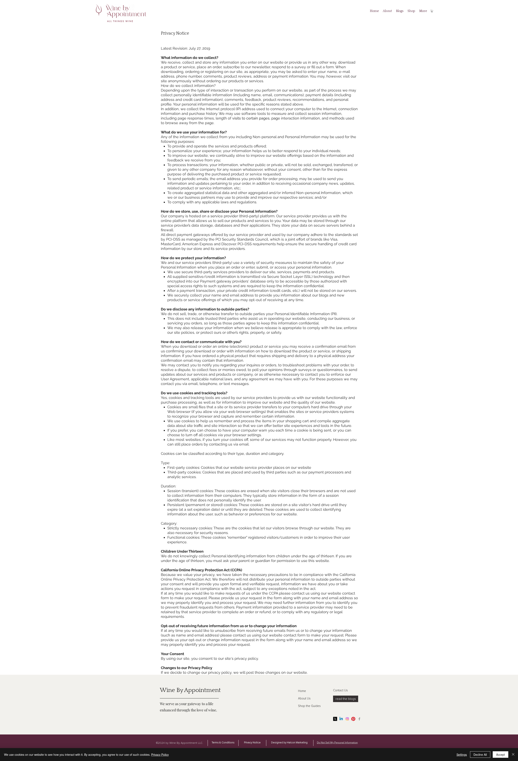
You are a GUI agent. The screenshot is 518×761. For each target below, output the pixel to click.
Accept (500, 754)
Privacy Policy (160, 754)
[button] (431, 11)
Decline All (480, 754)
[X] (335, 719)
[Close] (513, 754)
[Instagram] (347, 719)
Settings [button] (461, 754)
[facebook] (359, 719)
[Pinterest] (353, 719)
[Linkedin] (341, 719)
